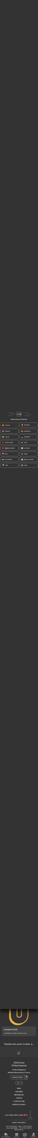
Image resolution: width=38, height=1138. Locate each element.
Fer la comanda (6, 1136)
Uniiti (23, 1122)
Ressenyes (19, 1095)
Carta (19, 1098)
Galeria (19, 1091)
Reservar (16, 1136)
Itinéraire (33, 1136)
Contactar (19, 1101)
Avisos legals (19, 1104)
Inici (19, 1088)
